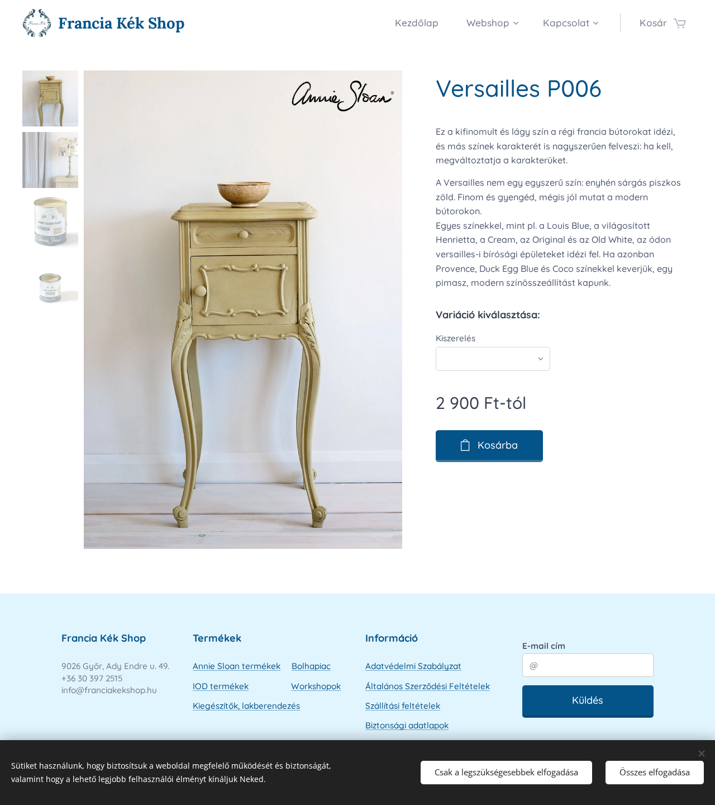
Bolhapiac (311, 666)
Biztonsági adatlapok (407, 725)
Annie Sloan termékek (236, 666)
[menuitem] (422, 23)
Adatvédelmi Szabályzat (413, 666)
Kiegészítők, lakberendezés (246, 705)
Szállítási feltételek (402, 705)
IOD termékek (221, 686)
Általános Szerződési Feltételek (427, 686)
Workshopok (316, 686)
